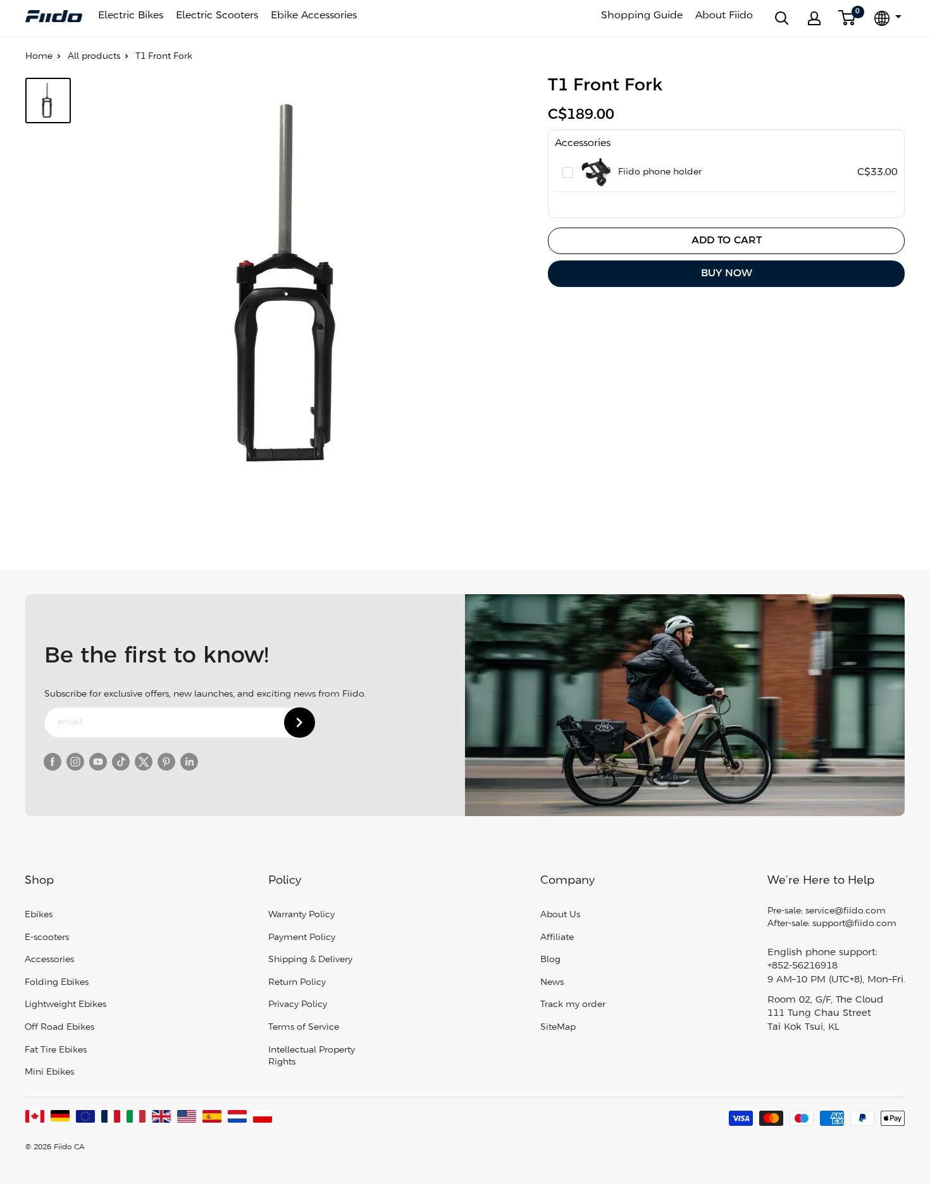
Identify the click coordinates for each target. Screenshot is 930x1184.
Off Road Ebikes (59, 1027)
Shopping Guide (642, 15)
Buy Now (726, 273)
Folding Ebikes (57, 983)
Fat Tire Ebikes (56, 1050)
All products (94, 56)
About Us (560, 915)
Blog (550, 960)
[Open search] (782, 18)
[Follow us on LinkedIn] (189, 762)
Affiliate (557, 938)
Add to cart (726, 240)
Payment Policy (301, 938)
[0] (847, 18)
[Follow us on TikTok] (121, 762)
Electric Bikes (130, 15)
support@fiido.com (854, 924)
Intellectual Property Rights (311, 1056)
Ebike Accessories (314, 15)
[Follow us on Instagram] (75, 762)
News (552, 983)
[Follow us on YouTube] (98, 762)
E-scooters (47, 938)
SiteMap (558, 1027)
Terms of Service (303, 1027)
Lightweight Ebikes (65, 1005)
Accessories (49, 960)
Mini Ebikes (49, 1072)
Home (39, 56)
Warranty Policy (301, 915)
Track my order (572, 1005)
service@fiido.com (845, 911)
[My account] (814, 18)
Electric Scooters (217, 15)
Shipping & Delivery (310, 960)
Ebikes (39, 915)
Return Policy (297, 983)
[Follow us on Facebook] (52, 762)
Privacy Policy (297, 1005)
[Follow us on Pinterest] (166, 762)
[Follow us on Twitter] (143, 762)
